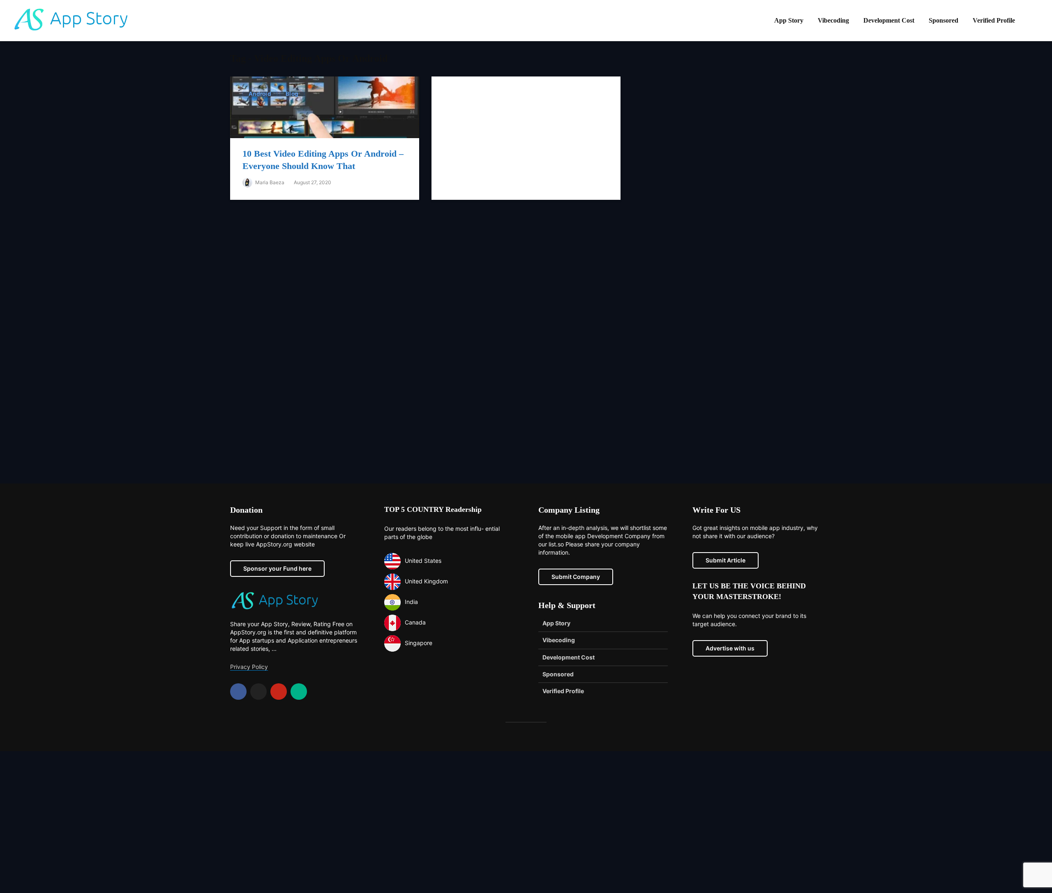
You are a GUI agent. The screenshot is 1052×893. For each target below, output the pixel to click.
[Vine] (299, 691)
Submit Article (725, 560)
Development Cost (888, 20)
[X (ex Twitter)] (258, 691)
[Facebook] (238, 691)
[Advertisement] (526, 347)
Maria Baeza (269, 182)
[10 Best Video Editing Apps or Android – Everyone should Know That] (324, 107)
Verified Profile (994, 20)
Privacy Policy (249, 666)
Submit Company (575, 576)
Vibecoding (833, 20)
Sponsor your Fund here (277, 568)
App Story (788, 20)
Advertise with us (730, 648)
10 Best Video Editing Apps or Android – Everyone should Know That (323, 159)
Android (260, 93)
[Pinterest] (278, 691)
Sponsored (943, 20)
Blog (292, 93)
